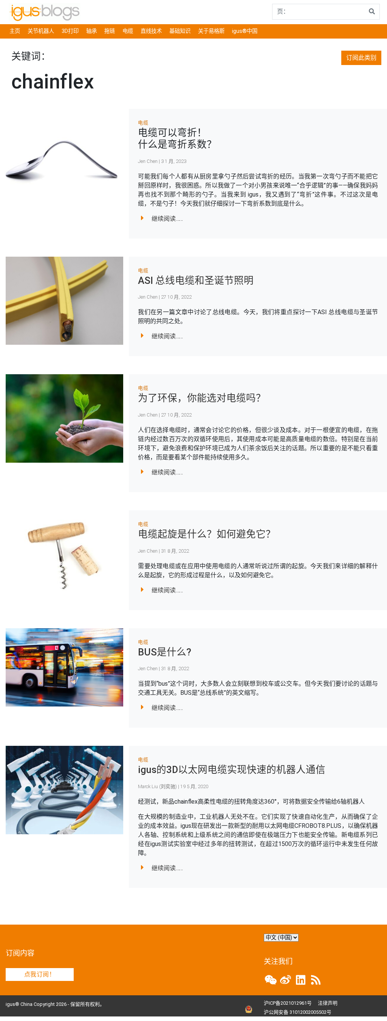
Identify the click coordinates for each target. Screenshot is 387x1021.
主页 (14, 31)
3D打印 (70, 31)
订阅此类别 (361, 57)
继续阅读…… (167, 218)
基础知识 (179, 31)
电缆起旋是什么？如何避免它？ (207, 534)
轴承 (91, 31)
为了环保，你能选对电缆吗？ (202, 398)
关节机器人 (41, 31)
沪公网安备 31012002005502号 (297, 1012)
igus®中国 (244, 31)
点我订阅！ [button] (39, 974)
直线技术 (151, 31)
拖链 (109, 31)
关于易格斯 (211, 31)
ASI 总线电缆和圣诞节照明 (196, 280)
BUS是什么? (164, 652)
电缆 (127, 31)
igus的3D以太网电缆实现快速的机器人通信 (231, 769)
